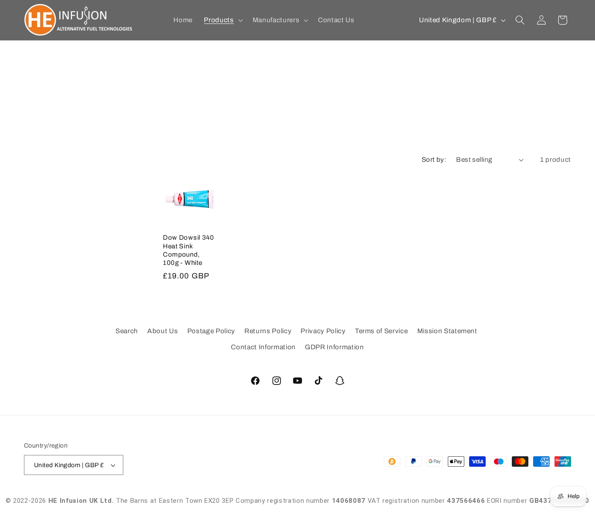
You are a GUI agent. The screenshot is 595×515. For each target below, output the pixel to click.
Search (126, 330)
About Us (162, 330)
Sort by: (434, 159)
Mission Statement (447, 330)
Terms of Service (381, 330)
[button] (222, 20)
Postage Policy (211, 330)
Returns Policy (267, 330)
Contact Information (263, 347)
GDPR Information (334, 347)
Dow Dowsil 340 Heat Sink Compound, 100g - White (188, 250)
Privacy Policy (323, 330)
